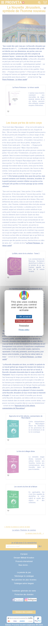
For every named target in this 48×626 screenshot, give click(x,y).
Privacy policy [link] (24, 330)
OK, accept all (25, 317)
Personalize (24, 326)
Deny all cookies (25, 321)
